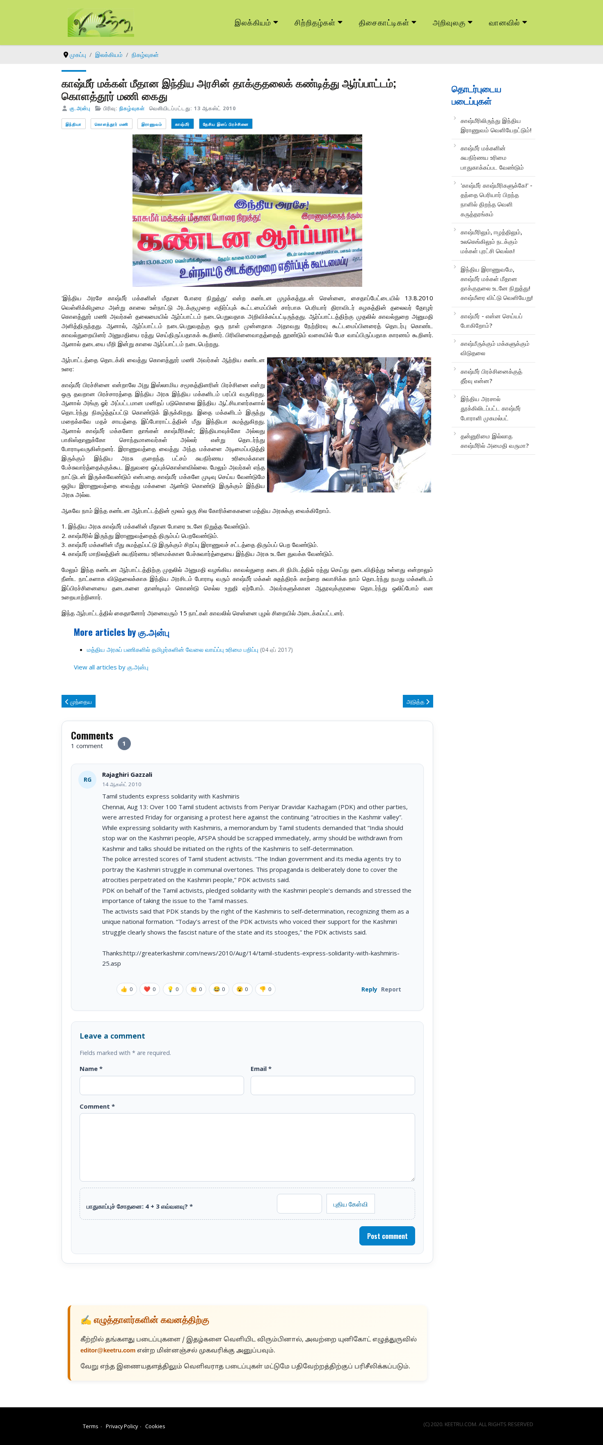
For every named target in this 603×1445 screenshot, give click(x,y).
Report (391, 989)
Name (91, 1068)
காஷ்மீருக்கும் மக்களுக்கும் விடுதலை (495, 348)
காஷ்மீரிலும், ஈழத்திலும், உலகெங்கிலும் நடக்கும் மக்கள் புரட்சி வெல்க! (491, 241)
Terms (90, 1426)
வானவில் (504, 22)
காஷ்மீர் (182, 124)
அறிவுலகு (449, 22)
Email (261, 1068)
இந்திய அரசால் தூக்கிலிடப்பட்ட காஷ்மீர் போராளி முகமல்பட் (491, 408)
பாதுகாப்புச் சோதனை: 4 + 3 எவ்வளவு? (140, 1206)
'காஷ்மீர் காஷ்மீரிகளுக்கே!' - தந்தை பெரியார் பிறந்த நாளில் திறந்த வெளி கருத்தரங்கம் (496, 199)
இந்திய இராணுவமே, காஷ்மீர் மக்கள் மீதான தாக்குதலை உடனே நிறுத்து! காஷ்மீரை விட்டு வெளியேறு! (497, 283)
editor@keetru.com (107, 1351)
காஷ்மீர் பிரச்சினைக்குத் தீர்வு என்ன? (491, 376)
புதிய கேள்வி (350, 1204)
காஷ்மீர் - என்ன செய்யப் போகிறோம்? (492, 320)
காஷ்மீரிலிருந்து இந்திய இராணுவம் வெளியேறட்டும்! (496, 125)
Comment (97, 1106)
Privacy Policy (122, 1426)
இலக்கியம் (253, 22)
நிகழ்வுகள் (132, 108)
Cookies (155, 1426)
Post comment (387, 1236)
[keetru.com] (101, 22)
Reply (369, 989)
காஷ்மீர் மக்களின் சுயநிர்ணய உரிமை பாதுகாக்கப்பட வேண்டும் (492, 157)
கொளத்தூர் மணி (111, 124)
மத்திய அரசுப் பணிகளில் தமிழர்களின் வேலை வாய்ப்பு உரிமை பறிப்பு (172, 649)
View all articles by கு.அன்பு (111, 667)
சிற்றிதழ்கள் (315, 22)
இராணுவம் (152, 124)
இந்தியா (74, 124)
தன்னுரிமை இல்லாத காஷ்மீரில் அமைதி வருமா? (495, 440)
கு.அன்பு (80, 108)
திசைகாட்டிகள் (384, 22)
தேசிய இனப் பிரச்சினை (226, 124)
